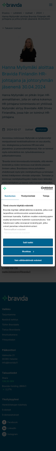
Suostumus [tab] (9, 196)
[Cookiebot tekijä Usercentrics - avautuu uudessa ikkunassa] (41, 188)
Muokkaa (26, 251)
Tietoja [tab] (46, 196)
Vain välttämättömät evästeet (28, 260)
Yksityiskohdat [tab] (28, 196)
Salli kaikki (28, 242)
